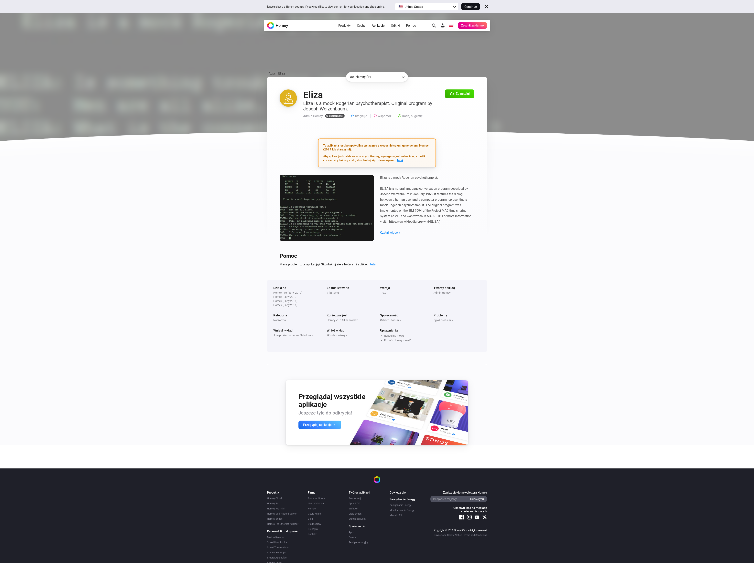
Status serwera (357, 518)
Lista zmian (355, 513)
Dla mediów (314, 523)
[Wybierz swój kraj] (451, 25)
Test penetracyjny (358, 542)
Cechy (361, 25)
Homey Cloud (274, 498)
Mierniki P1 (396, 515)
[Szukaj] (433, 25)
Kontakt (312, 534)
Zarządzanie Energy (400, 505)
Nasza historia (316, 503)
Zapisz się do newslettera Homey (465, 492)
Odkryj (395, 25)
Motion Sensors (276, 537)
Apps (272, 73)
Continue (470, 7)
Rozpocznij (355, 498)
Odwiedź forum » (390, 320)
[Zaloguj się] (442, 25)
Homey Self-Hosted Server (281, 513)
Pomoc (411, 25)
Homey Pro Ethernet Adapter (282, 523)
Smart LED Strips (276, 552)
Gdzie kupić (314, 513)
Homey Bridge (275, 518)
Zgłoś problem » (443, 320)
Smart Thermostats (278, 547)
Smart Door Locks (277, 542)
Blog (310, 518)
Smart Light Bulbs (277, 557)
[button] (426, 6)
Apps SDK (354, 503)
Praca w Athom (316, 498)
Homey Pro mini (276, 508)
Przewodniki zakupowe (282, 531)
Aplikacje (378, 25)
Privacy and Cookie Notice (448, 535)
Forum (352, 537)
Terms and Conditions (475, 535)
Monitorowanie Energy (402, 510)
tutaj (400, 160)
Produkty (344, 25)
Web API (353, 508)
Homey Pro (273, 503)
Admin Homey (442, 292)
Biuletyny (313, 528)
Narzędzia (279, 320)
